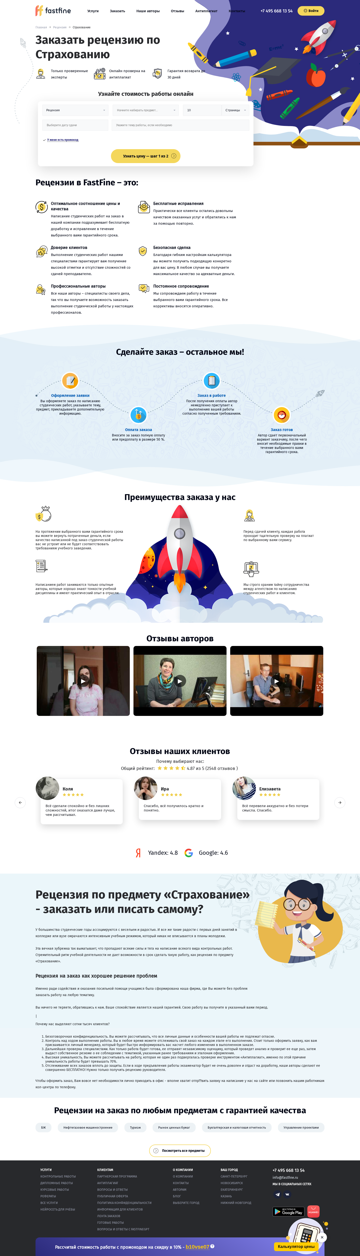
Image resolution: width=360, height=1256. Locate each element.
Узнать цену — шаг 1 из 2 (145, 156)
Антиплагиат (206, 11)
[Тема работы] (180, 127)
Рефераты (48, 1196)
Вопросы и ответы (112, 1189)
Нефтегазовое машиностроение (87, 1127)
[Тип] (235, 112)
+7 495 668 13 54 (277, 11)
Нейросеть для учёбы (57, 1209)
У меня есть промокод (62, 140)
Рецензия (60, 27)
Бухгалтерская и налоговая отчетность (237, 1127)
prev (20, 802)
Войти (313, 11)
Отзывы (177, 11)
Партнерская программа (117, 1176)
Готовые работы (110, 1222)
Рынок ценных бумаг (174, 1127)
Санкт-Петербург (234, 1176)
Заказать (117, 11)
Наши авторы (148, 11)
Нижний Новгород (236, 1203)
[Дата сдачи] (75, 127)
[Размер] (202, 112)
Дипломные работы (56, 1183)
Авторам (179, 1189)
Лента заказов (108, 1216)
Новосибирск (232, 1183)
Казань (226, 1196)
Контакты (237, 11)
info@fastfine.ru (285, 1178)
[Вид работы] (75, 112)
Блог (177, 1196)
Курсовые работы (54, 1189)
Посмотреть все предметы (183, 1151)
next (339, 802)
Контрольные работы (58, 1176)
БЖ (43, 1127)
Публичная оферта (112, 1196)
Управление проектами (301, 1127)
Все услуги (49, 1203)
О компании (183, 1176)
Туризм (135, 1127)
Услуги (93, 11)
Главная (41, 27)
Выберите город (186, 1203)
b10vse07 (197, 1247)
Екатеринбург (232, 1189)
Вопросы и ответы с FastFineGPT (123, 1229)
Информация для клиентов (120, 1209)
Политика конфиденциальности (124, 1203)
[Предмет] (146, 112)
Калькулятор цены (296, 1247)
